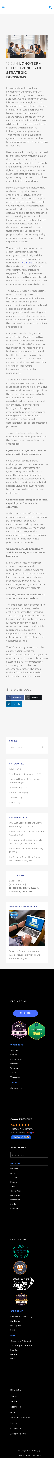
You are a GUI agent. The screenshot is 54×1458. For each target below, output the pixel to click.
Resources (15, 1407)
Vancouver (15, 1077)
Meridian (14, 1350)
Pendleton (15, 1200)
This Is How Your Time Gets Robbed (26, 831)
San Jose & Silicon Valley (21, 1316)
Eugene (13, 1182)
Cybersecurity (15, 787)
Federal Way (16, 1059)
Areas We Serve (18, 1434)
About (13, 1412)
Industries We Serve (20, 1417)
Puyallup (14, 1063)
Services (14, 1401)
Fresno (13, 1330)
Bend (12, 1173)
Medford (14, 1169)
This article (26, 262)
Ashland (13, 1177)
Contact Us (25, 1013)
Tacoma (14, 1068)
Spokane (14, 1055)
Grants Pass (15, 1191)
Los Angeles (15, 1325)
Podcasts (13, 797)
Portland (14, 1204)
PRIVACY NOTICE (33, 1456)
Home (13, 1396)
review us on (20, 1137)
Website (13, 802)
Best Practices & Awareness (22, 774)
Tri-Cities (14, 1050)
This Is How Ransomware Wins (24, 848)
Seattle (13, 1072)
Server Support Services (21, 1345)
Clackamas (15, 1208)
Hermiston (15, 1195)
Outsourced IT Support (20, 1341)
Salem (13, 1186)
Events (13, 1423)
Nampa (13, 1354)
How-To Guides (16, 792)
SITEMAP (21, 1456)
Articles (12, 769)
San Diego (15, 1321)
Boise (13, 1359)
